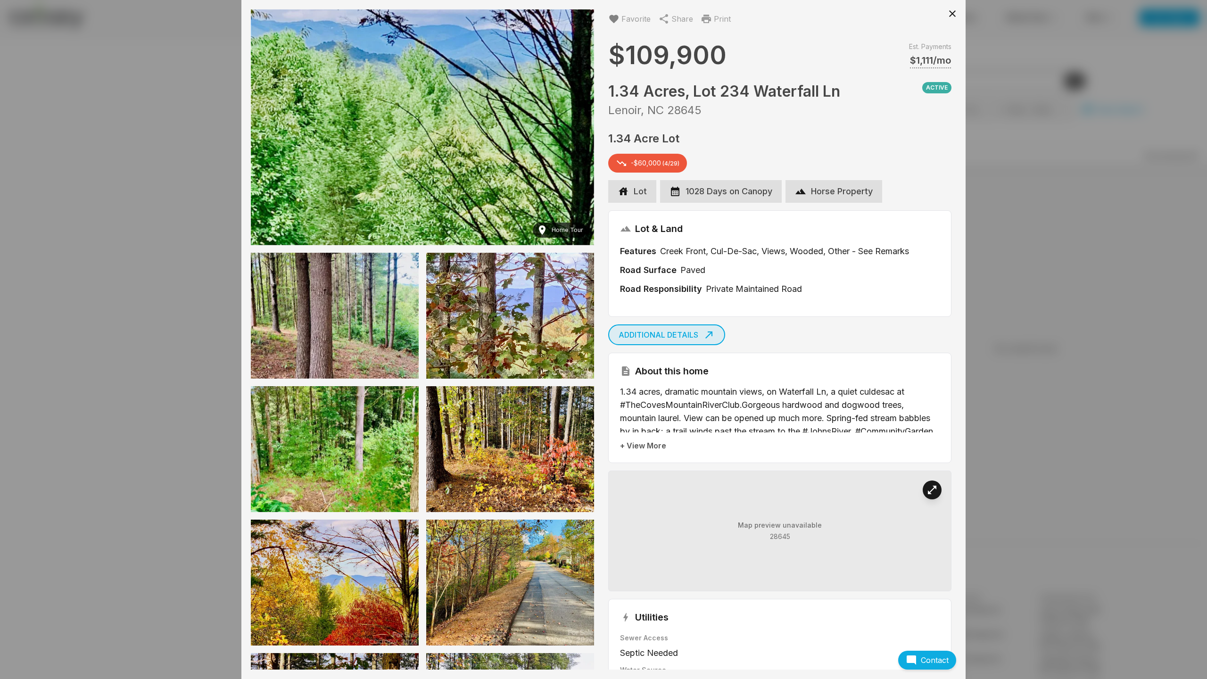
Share (682, 19)
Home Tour (567, 229)
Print (722, 19)
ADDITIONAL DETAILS (658, 335)
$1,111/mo (930, 60)
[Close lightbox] (952, 13)
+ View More (643, 445)
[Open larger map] (932, 489)
